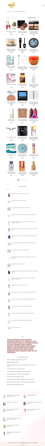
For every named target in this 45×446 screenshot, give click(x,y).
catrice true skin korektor (10, 341)
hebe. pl (24, 342)
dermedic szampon (27, 341)
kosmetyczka (23, 344)
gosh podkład (20, 342)
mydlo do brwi (9, 347)
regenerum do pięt (15, 349)
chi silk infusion (17, 341)
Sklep (21, 444)
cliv (23, 341)
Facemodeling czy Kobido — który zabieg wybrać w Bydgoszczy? (18, 374)
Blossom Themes (25, 442)
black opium (22, 339)
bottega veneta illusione (28, 339)
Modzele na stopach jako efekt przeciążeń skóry (15, 384)
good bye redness (14, 342)
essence (35, 341)
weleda (33, 350)
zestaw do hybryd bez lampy (11, 352)
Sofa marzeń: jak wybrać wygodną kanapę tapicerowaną (16, 359)
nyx (12, 347)
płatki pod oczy (31, 347)
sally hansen (25, 349)
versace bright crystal (23, 350)
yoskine (36, 350)
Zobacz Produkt (11, 46)
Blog (23, 444)
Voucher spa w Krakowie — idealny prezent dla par (16, 368)
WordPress (35, 442)
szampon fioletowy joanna (11, 350)
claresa (21, 341)
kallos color (11, 344)
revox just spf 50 (21, 349)
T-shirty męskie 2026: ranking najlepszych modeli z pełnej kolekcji (18, 371)
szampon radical (17, 350)
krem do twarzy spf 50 (28, 344)
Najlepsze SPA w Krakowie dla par (13, 362)
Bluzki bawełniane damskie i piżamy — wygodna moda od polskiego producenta (21, 381)
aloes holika (9, 339)
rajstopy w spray (9, 349)
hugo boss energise (35, 342)
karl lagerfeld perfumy (17, 344)
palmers (15, 347)
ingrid (8, 344)
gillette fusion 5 (9, 342)
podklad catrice (26, 347)
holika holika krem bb (29, 342)
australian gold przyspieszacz (15, 339)
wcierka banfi (29, 350)
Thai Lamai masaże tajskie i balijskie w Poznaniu (15, 376)
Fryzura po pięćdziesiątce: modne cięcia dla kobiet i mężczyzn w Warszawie (20, 379)
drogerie (32, 341)
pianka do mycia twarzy (20, 347)
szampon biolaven (30, 349)
